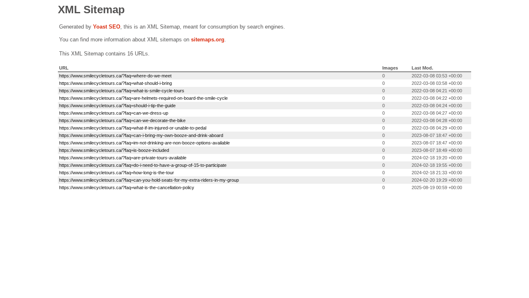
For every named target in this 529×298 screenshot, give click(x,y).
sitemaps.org (207, 39)
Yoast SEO (106, 27)
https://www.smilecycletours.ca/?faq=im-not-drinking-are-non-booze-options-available (144, 142)
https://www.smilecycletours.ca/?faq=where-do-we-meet (115, 75)
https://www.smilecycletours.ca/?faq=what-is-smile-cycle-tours (121, 90)
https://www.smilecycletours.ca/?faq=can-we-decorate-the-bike (122, 120)
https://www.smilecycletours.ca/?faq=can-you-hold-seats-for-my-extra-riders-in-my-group (149, 180)
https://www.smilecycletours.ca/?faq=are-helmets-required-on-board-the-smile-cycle (143, 98)
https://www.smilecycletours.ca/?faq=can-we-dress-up (113, 113)
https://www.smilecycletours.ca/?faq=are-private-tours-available (122, 157)
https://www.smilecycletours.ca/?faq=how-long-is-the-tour (116, 172)
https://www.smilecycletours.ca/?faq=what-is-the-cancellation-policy (126, 187)
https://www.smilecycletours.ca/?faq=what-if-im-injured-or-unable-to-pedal (132, 127)
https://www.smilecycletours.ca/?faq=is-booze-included (114, 150)
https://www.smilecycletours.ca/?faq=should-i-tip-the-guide (117, 105)
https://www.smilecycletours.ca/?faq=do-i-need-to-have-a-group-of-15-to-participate (142, 165)
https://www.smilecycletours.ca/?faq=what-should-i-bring (115, 83)
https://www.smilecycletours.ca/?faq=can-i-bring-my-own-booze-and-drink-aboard (141, 135)
